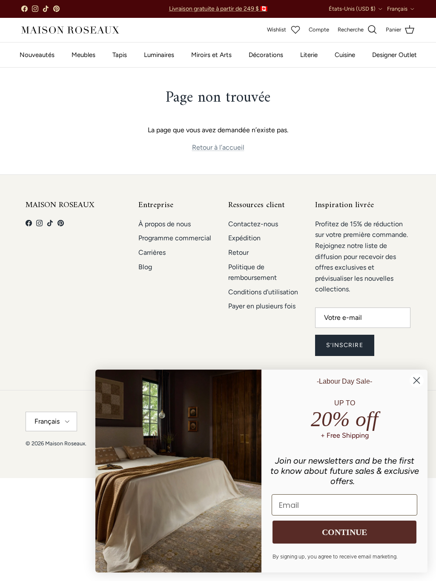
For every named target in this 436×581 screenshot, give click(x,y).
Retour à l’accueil (218, 147)
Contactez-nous (253, 224)
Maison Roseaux (65, 443)
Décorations (266, 55)
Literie (309, 55)
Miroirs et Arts (211, 55)
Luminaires (159, 55)
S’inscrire (344, 345)
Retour (238, 252)
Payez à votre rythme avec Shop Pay (218, 12)
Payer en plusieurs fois (261, 306)
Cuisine (345, 55)
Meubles (83, 55)
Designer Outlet (394, 55)
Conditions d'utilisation (263, 292)
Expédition (244, 238)
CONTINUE (344, 532)
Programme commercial (174, 238)
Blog (145, 267)
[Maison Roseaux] (70, 30)
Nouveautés (37, 55)
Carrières (152, 252)
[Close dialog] (416, 380)
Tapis (119, 55)
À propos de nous (164, 224)
